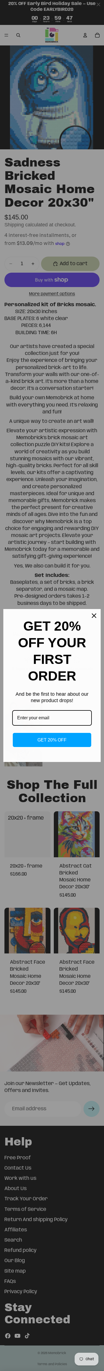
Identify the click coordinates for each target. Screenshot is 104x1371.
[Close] (94, 615)
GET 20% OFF (52, 740)
